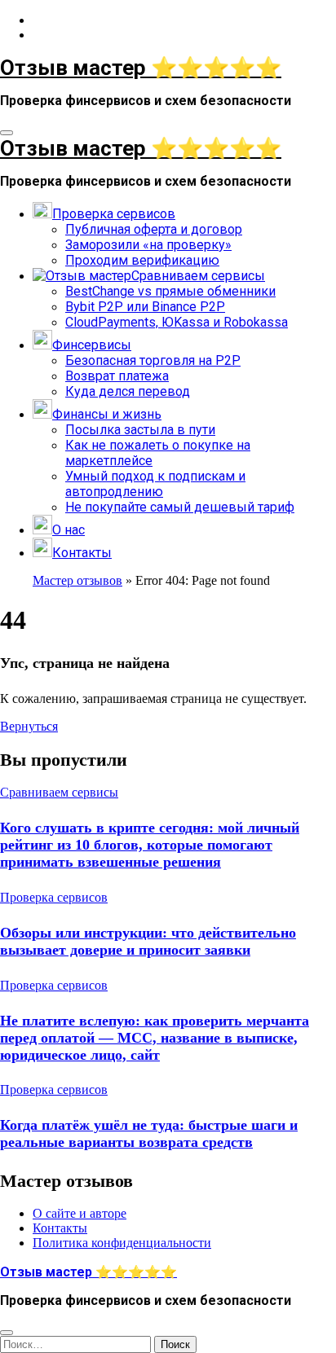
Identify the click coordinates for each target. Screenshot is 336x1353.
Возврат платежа (117, 376)
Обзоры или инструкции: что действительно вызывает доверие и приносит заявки (148, 941)
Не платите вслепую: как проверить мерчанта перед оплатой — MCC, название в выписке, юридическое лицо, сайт (154, 1038)
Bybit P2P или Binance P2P (145, 306)
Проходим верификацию (142, 260)
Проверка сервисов (54, 897)
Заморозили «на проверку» (148, 245)
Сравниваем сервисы (59, 792)
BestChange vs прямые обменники (170, 291)
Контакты (60, 1229)
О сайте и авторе (79, 1214)
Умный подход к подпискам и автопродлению (155, 483)
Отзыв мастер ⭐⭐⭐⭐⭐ (140, 67)
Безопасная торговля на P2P (153, 360)
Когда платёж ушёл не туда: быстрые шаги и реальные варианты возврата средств (149, 1133)
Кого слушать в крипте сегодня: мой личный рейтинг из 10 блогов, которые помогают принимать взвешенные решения (149, 844)
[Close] (6, 1332)
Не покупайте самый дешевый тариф (179, 507)
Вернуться (29, 726)
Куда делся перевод (127, 391)
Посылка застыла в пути (140, 429)
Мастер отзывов (77, 580)
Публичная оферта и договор (153, 229)
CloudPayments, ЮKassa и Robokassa (176, 322)
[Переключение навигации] (6, 132)
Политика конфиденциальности (122, 1243)
